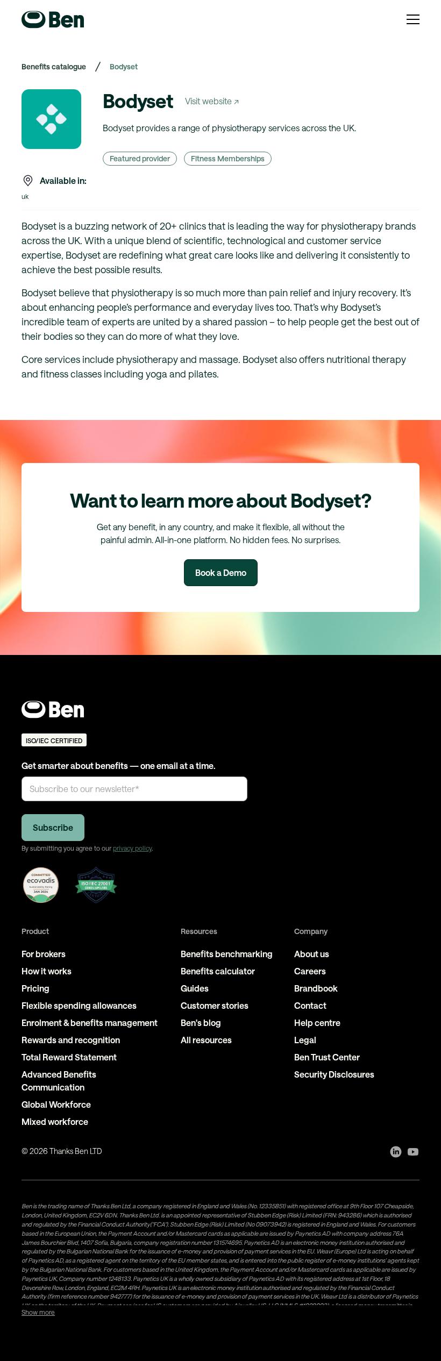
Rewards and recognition (71, 1040)
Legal (305, 1040)
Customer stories (214, 1005)
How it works (47, 971)
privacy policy (132, 848)
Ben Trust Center (327, 1057)
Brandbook (316, 988)
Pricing (35, 988)
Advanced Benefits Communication (59, 1080)
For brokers (44, 954)
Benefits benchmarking (227, 954)
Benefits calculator (218, 971)
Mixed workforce (55, 1121)
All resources (206, 1040)
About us (311, 954)
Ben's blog (201, 1022)
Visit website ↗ (212, 101)
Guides (195, 988)
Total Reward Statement (69, 1057)
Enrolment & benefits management (90, 1022)
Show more (38, 1312)
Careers (310, 971)
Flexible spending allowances (79, 1005)
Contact (310, 1005)
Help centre (317, 1022)
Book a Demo (220, 572)
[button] (413, 19)
